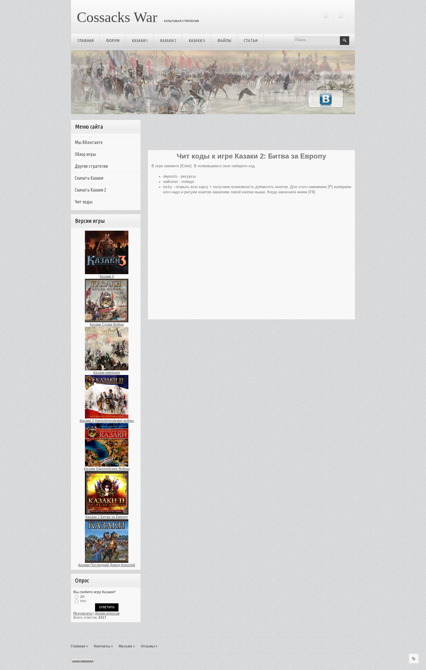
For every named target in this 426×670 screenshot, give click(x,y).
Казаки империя (106, 373)
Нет (83, 601)
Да (82, 596)
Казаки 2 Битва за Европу (106, 517)
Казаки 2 (168, 40)
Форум (112, 40)
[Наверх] (414, 658)
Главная (85, 40)
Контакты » (103, 646)
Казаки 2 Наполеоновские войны (107, 421)
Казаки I (140, 40)
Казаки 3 (197, 40)
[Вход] (343, 23)
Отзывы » (149, 646)
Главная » (79, 646)
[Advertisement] (249, 134)
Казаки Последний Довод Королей (106, 565)
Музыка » (127, 646)
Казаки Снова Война (107, 325)
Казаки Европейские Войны (107, 469)
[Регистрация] (328, 23)
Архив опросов (107, 613)
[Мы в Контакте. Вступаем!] (325, 106)
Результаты (82, 613)
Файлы (224, 40)
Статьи (251, 40)
